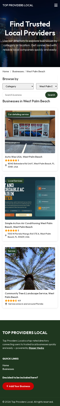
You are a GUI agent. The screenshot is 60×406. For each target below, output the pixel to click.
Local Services (15, 180)
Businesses (18, 71)
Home (5, 71)
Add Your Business (19, 386)
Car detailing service (18, 114)
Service (11, 251)
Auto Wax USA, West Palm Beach (23, 156)
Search (51, 94)
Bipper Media (36, 347)
